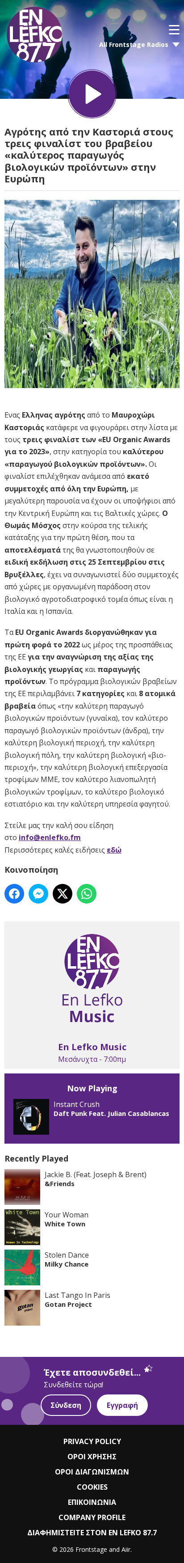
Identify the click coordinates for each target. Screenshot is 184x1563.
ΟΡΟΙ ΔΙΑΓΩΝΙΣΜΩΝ (92, 1472)
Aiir (125, 1549)
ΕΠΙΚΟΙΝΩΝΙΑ (92, 1502)
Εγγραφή (122, 1405)
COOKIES (92, 1487)
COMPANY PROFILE (92, 1517)
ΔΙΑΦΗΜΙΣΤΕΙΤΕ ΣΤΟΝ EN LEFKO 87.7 (92, 1533)
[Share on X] (62, 894)
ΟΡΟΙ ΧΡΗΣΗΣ (92, 1457)
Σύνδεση (65, 1405)
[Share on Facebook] (14, 894)
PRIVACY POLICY (92, 1441)
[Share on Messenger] (38, 894)
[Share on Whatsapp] (86, 894)
